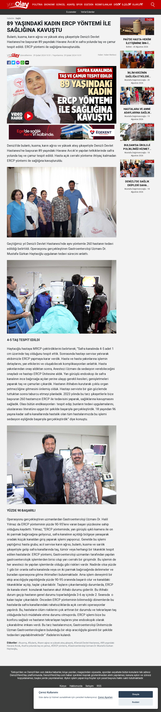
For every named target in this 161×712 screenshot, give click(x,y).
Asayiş (71, 4)
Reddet (135, 702)
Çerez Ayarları (105, 697)
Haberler (10, 18)
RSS (99, 685)
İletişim (90, 685)
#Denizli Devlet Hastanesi (86, 643)
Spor (79, 4)
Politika (37, 4)
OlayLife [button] (137, 4)
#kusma (22, 643)
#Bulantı (32, 643)
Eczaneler (71, 12)
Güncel (60, 4)
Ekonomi (49, 4)
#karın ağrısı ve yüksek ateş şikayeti (55, 643)
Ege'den (88, 4)
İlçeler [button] (126, 4)
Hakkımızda (75, 685)
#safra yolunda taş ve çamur (35, 646)
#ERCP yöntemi (59, 646)
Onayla (135, 694)
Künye (63, 685)
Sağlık (18, 18)
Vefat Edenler (88, 12)
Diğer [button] (117, 4)
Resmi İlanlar (103, 4)
